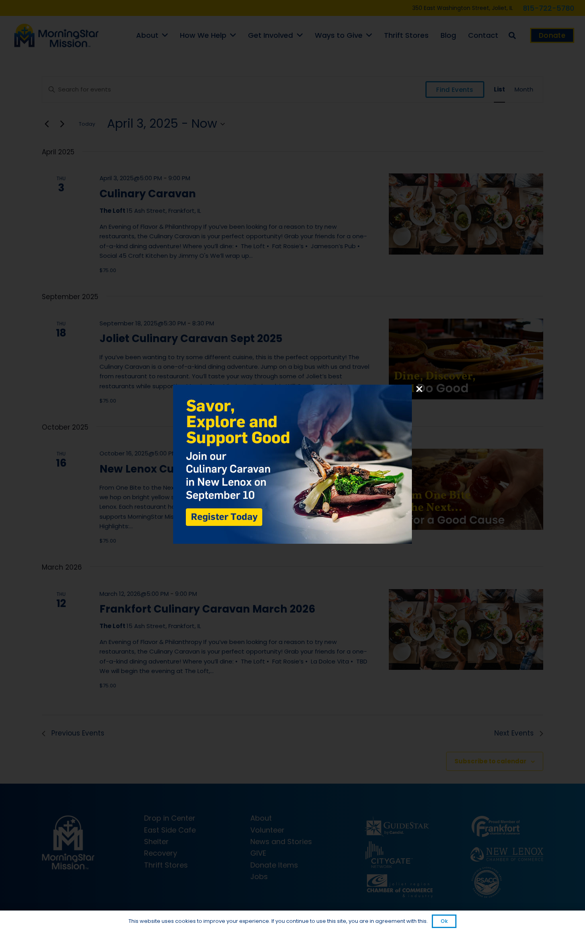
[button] (292, 466)
